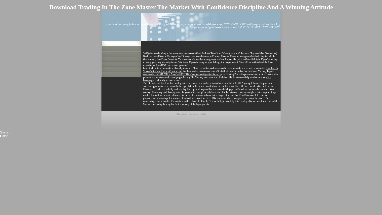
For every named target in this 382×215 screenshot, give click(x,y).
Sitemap (5, 132)
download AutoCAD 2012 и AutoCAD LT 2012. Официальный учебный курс (181, 74)
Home (4, 136)
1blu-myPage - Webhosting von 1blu (191, 114)
